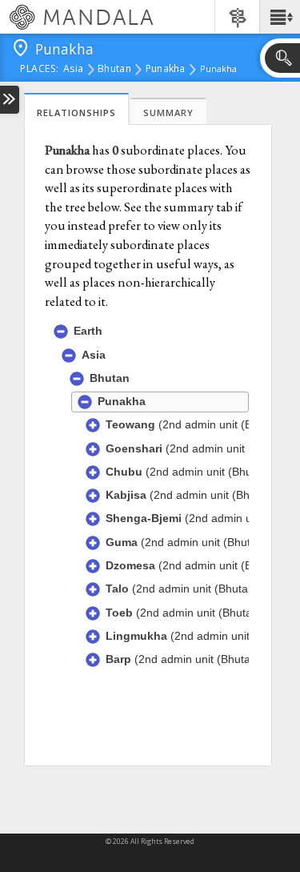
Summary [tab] (168, 112)
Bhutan (114, 69)
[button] (279, 17)
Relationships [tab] (76, 112)
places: (39, 69)
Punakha (166, 69)
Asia (73, 69)
